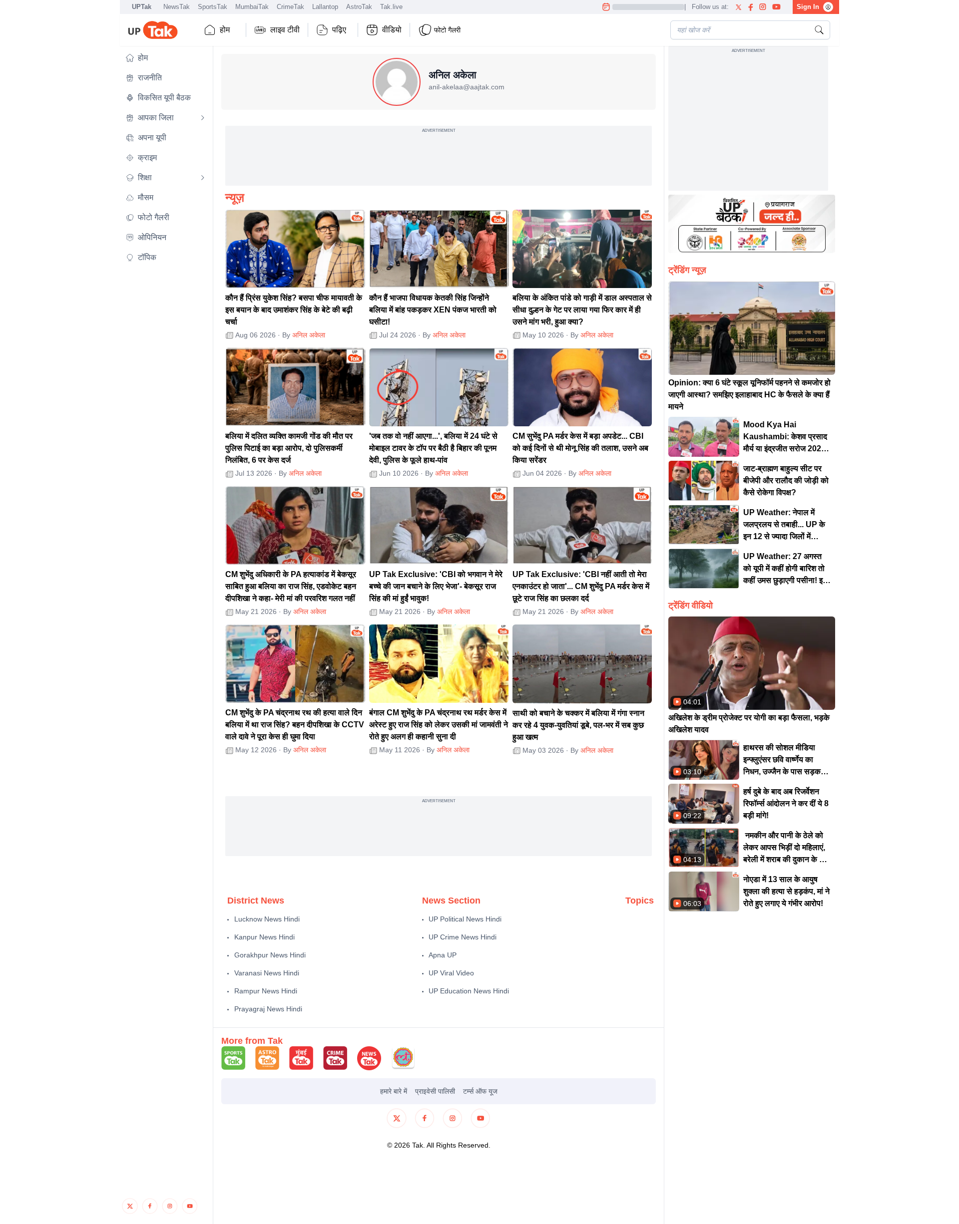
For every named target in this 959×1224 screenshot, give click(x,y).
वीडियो (392, 29)
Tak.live (391, 6)
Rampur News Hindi (265, 991)
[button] (165, 58)
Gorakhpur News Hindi (270, 955)
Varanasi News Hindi (266, 973)
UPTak (141, 6)
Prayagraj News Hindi (268, 1009)
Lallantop (325, 6)
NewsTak (176, 6)
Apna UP (443, 955)
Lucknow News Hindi (267, 919)
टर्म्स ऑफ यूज (480, 1091)
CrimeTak (290, 6)
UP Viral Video (451, 973)
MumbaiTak (252, 6)
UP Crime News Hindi (462, 937)
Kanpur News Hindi (264, 937)
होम (225, 29)
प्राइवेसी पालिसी (435, 1091)
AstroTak (359, 6)
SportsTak (212, 6)
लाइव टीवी (285, 29)
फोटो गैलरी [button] (447, 30)
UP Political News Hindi (465, 919)
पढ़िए (339, 29)
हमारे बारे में (393, 1091)
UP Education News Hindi (469, 991)
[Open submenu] (202, 117)
